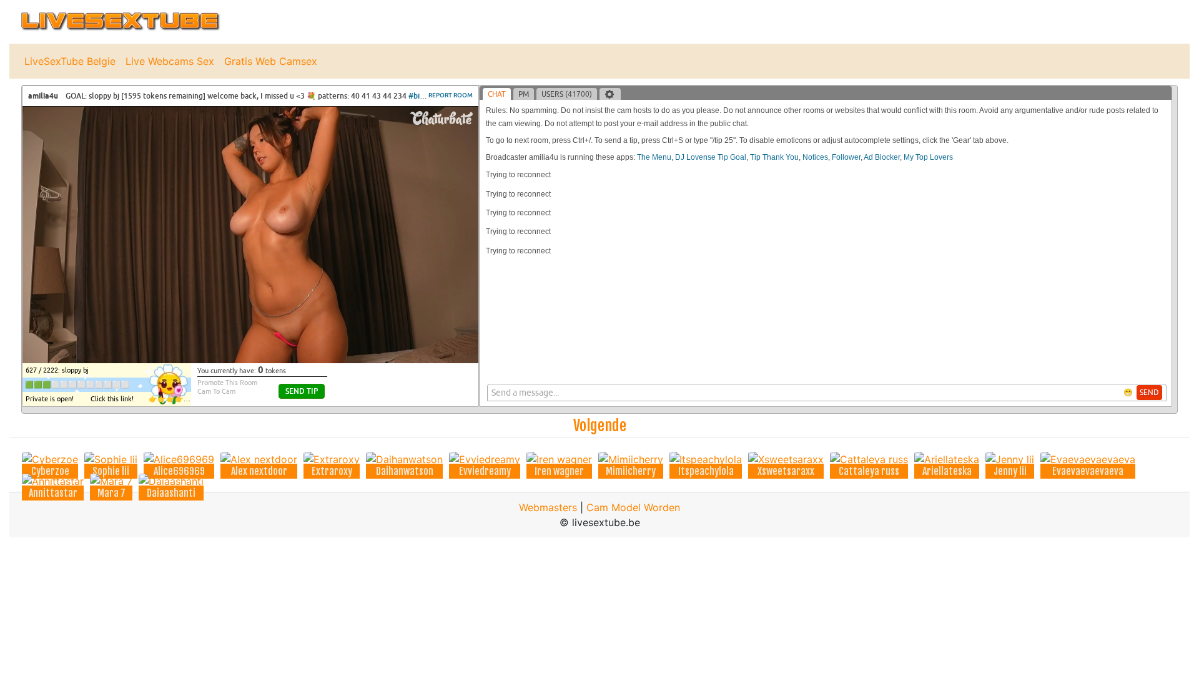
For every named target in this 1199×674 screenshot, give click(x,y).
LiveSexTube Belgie (70, 61)
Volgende (599, 425)
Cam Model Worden (633, 507)
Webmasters (548, 507)
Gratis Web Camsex (270, 61)
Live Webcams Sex (170, 61)
